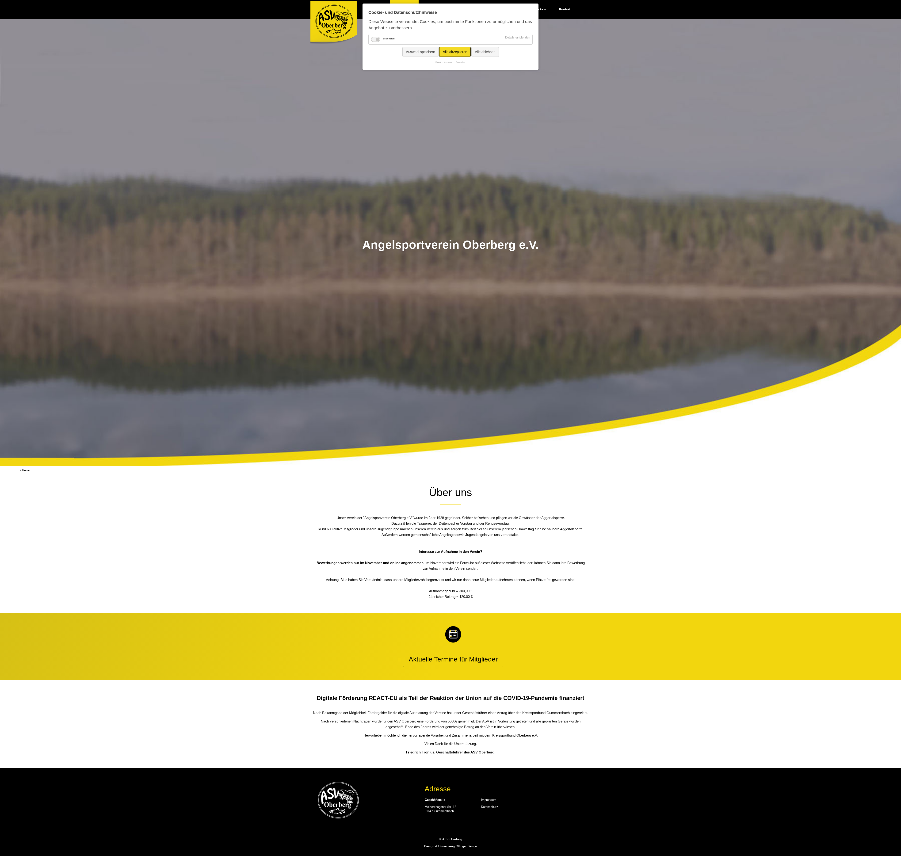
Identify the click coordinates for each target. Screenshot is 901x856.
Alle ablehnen (485, 52)
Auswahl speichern (420, 52)
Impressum (488, 800)
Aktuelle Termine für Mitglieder (453, 659)
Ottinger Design (466, 846)
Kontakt (564, 9)
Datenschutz (489, 807)
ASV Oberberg (10, 470)
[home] (333, 23)
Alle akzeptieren (455, 52)
